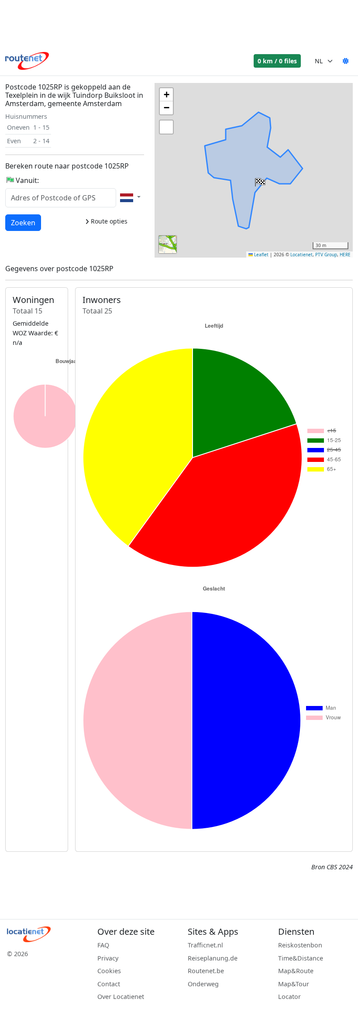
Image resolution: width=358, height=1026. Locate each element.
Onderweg (203, 984)
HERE (345, 254)
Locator (289, 996)
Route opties (108, 221)
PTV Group (326, 254)
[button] (259, 180)
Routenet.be (206, 971)
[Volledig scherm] (166, 127)
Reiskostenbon (300, 945)
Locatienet (301, 254)
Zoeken (23, 222)
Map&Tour (293, 984)
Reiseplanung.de (213, 958)
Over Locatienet (120, 996)
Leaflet (260, 254)
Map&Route (295, 971)
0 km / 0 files (277, 61)
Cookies (109, 971)
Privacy (107, 958)
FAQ (103, 945)
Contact (108, 984)
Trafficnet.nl (205, 945)
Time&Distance (300, 958)
